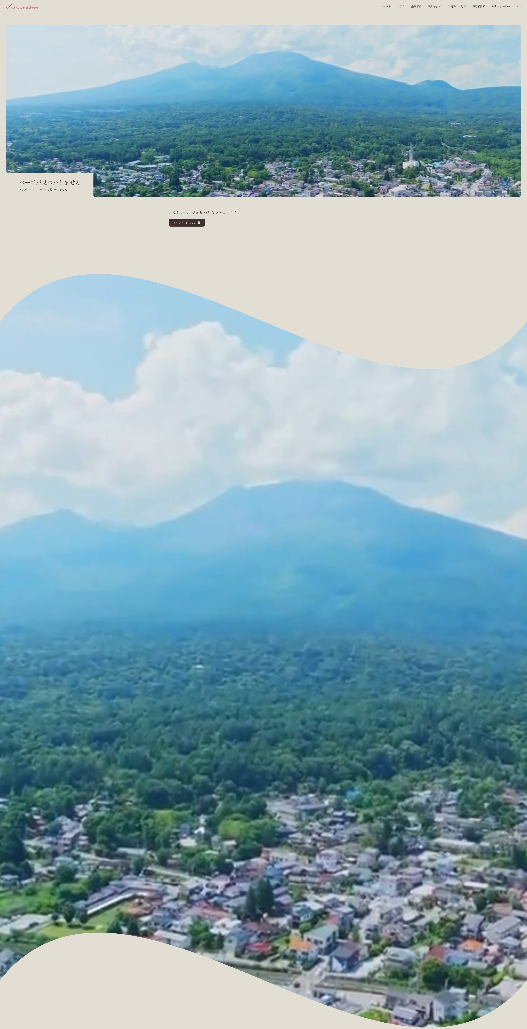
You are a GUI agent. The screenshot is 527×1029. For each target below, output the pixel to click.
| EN (518, 6)
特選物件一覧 (455, 6)
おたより (386, 6)
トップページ (26, 189)
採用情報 (477, 6)
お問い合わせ (499, 6)
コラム (401, 6)
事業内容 (432, 6)
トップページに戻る (184, 222)
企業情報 (416, 6)
